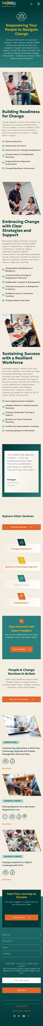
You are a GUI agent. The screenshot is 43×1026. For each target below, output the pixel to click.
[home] (9, 4)
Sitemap (27, 1011)
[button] (38, 4)
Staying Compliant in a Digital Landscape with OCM (17, 863)
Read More (6, 768)
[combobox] (31, 4)
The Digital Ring (21, 1006)
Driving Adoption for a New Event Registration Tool (18, 808)
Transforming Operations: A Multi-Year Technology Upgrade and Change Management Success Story (21, 751)
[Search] (31, 4)
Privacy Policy (18, 1011)
